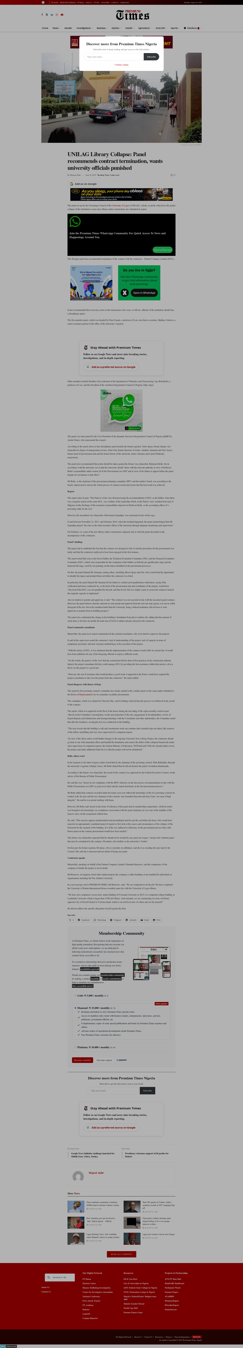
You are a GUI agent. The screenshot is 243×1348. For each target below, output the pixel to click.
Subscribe (151, 56)
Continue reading (121, 64)
